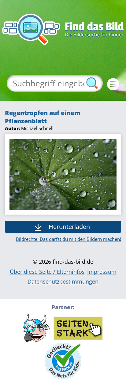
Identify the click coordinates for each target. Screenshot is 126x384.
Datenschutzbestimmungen (63, 281)
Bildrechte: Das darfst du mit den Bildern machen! (68, 239)
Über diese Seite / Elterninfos (47, 271)
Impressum (102, 271)
